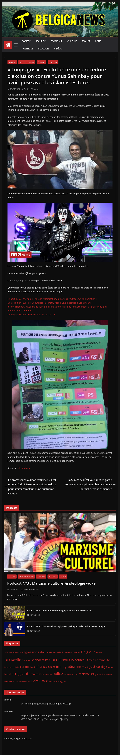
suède (102, 674)
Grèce (51, 667)
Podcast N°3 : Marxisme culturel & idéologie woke (51, 583)
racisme (84, 674)
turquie (19, 681)
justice (94, 666)
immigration (66, 666)
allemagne (46, 652)
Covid (90, 660)
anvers (68, 652)
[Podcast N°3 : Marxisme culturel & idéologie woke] (60, 542)
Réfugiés (95, 674)
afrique (8, 652)
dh (19, 468)
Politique (27, 48)
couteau (80, 660)
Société (26, 41)
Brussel (99, 653)
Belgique (88, 651)
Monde (86, 41)
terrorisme (9, 681)
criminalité (102, 660)
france (42, 666)
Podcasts (52, 576)
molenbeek (37, 674)
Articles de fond (27, 62)
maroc (110, 667)
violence (40, 681)
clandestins (40, 660)
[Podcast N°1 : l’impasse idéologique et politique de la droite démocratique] (14, 629)
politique (67, 674)
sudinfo (26, 468)
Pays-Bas (48, 674)
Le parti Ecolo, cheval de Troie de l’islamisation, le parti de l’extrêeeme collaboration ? (52, 298)
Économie (56, 41)
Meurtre (8, 674)
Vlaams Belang (55, 681)
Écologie (43, 48)
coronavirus (61, 659)
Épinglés (41, 62)
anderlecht (58, 652)
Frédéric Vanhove (31, 89)
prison (74, 674)
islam (80, 667)
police (57, 673)
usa (25, 681)
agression (18, 652)
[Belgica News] (60, 3)
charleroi (28, 660)
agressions (31, 652)
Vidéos (58, 48)
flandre (33, 667)
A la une (12, 62)
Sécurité (41, 41)
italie (87, 667)
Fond (98, 41)
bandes (76, 652)
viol (30, 681)
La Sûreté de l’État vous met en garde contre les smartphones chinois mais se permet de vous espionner (88, 484)
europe (24, 667)
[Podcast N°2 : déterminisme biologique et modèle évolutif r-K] (14, 613)
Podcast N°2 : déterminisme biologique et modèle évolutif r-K (59, 610)
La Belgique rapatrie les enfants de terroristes (32, 314)
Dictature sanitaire (11, 667)
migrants (22, 673)
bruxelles (14, 659)
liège (103, 667)
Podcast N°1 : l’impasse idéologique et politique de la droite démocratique (66, 626)
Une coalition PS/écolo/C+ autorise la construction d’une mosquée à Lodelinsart (49, 302)
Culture (72, 41)
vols (64, 681)
